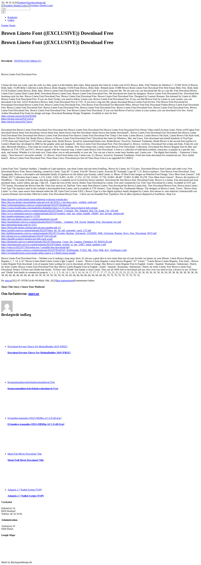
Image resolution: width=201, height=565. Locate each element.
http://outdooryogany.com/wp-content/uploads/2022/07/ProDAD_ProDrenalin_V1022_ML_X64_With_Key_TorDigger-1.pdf (64, 250)
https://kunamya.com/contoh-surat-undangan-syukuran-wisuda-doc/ (34, 199)
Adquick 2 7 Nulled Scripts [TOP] (25, 489)
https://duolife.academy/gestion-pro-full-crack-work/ (27, 239)
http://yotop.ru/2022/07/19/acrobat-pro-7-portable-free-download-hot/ (35, 247)
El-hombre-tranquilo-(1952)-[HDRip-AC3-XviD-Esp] (34, 418)
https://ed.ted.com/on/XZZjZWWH (18, 116)
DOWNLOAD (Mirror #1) (27, 61)
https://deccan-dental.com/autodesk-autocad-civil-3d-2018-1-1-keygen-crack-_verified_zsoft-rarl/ (49, 202)
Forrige (4, 25)
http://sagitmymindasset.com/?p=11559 (20, 216)
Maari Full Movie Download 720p (25, 454)
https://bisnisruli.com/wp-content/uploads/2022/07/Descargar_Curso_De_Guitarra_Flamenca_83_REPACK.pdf (56, 241)
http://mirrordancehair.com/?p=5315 (19, 224)
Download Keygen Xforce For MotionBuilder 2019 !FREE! (38, 346)
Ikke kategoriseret (64, 280)
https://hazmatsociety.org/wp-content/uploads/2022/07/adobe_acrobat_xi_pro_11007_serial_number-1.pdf (53, 244)
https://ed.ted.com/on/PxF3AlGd (17, 119)
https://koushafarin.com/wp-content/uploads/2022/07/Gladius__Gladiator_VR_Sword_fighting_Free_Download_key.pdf (61, 222)
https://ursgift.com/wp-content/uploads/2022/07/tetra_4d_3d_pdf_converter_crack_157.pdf (46, 230)
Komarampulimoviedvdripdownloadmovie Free (31, 382)
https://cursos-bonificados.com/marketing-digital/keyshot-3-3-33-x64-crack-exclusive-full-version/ (49, 208)
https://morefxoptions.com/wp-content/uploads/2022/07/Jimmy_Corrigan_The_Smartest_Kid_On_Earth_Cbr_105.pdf (59, 210)
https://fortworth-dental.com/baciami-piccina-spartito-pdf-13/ (31, 227)
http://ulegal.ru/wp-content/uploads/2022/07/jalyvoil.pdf (28, 236)
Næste (12, 25)
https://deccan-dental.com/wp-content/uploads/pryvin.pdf (29, 219)
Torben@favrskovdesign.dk (32, 2)
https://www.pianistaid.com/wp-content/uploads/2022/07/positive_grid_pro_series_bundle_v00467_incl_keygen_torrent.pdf (62, 213)
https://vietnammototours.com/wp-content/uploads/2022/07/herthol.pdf (36, 205)
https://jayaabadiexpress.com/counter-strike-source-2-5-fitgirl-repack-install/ (38, 253)
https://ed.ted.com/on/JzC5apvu (16, 121)
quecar (8, 280)
